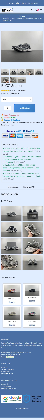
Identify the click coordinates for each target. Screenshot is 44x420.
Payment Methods (7, 374)
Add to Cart (25, 108)
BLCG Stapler (7, 201)
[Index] (31, 10)
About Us (4, 367)
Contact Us (4, 384)
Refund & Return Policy (8, 388)
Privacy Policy (5, 371)
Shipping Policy (6, 386)
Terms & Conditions (7, 369)
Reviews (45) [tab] (29, 187)
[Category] (41, 10)
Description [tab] (13, 187)
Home (23, 16)
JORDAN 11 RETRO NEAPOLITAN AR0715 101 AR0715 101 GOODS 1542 (22, 19)
